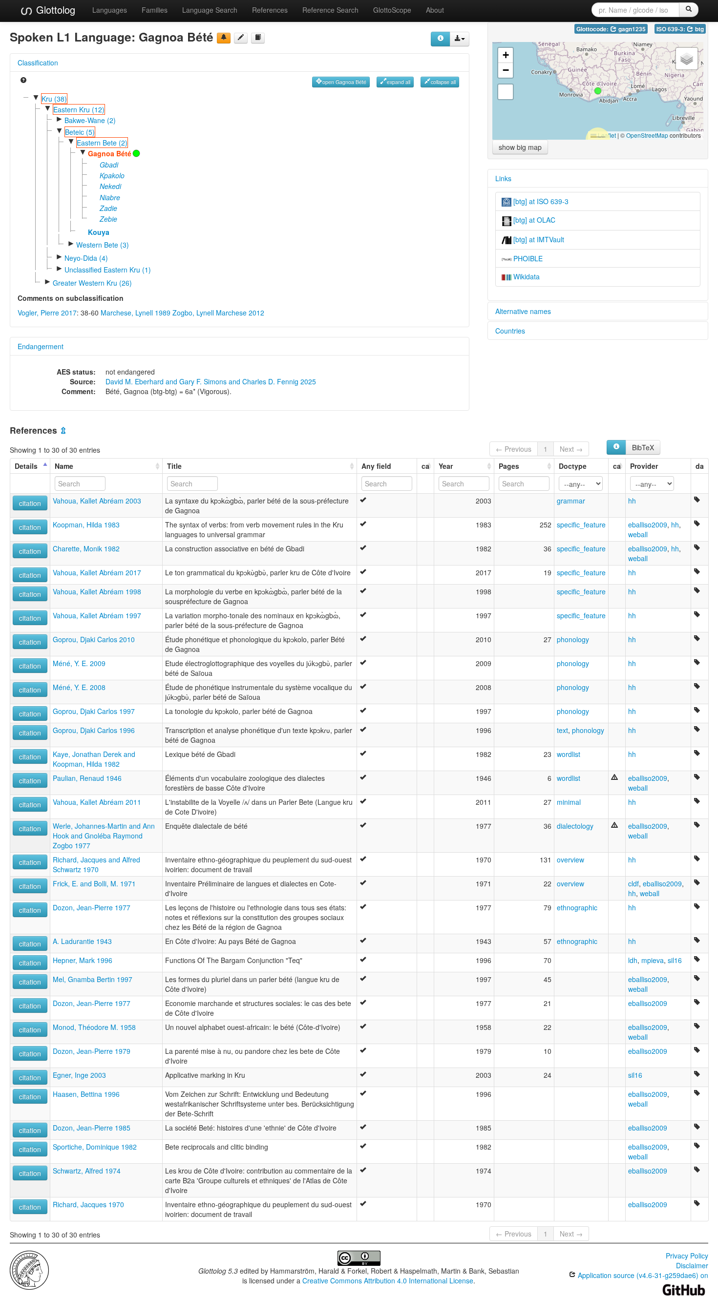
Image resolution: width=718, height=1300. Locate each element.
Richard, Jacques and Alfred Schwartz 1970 (96, 864)
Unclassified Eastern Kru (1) (107, 269)
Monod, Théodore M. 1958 (94, 1027)
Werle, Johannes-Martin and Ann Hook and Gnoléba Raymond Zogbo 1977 (104, 835)
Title (174, 466)
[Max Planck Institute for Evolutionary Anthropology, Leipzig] (29, 1269)
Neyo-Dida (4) (86, 258)
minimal (569, 802)
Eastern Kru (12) (79, 109)
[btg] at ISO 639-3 (540, 201)
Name (64, 466)
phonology (573, 639)
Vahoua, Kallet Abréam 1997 (97, 615)
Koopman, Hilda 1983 (86, 524)
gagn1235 (631, 29)
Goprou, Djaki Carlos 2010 (94, 639)
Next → (571, 449)
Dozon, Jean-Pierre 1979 (91, 1051)
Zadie (108, 208)
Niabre (110, 197)
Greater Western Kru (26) (92, 283)
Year (446, 466)
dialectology (575, 826)
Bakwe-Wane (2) (90, 120)
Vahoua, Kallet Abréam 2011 (97, 802)
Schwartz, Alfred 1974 (87, 1170)
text (562, 730)
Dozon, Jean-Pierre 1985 (91, 1127)
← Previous (513, 449)
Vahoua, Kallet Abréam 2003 (97, 500)
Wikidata (525, 276)
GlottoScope (392, 10)
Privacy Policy (687, 1255)
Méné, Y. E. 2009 (79, 663)
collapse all (443, 81)
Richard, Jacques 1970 (88, 1204)
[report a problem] (224, 38)
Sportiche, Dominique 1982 (95, 1147)
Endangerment (40, 346)
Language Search (209, 10)
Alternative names (523, 311)
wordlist (568, 754)
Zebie (108, 219)
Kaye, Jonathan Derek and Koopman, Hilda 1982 (94, 759)
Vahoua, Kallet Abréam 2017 (97, 572)
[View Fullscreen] (505, 91)
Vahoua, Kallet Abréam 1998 (97, 591)
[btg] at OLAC (533, 220)
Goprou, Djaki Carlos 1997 (94, 711)
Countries (510, 330)
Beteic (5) (80, 132)
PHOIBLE (527, 258)
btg (699, 29)
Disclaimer (692, 1265)
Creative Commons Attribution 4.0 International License (387, 1280)
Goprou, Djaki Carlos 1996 (94, 730)
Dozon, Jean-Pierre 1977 (91, 907)
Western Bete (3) (102, 245)
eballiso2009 (647, 524)
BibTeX (643, 447)
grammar (571, 500)
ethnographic (577, 907)
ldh (632, 960)
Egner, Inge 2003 (79, 1075)
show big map (520, 147)
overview (570, 859)
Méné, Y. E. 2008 (79, 687)
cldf (633, 883)
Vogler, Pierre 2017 (47, 312)
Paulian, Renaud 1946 (87, 778)
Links (503, 178)
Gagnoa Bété (109, 153)
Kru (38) (54, 99)
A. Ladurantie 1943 (82, 941)
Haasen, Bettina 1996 (86, 1094)
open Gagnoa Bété (344, 81)
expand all (398, 81)
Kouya (98, 232)
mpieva (652, 960)
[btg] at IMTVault (537, 239)
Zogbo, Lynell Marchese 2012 (218, 312)
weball (638, 534)
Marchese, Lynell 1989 (135, 312)
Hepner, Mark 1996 (82, 960)
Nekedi (110, 186)
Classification (38, 62)
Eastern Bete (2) (102, 142)
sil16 (675, 960)
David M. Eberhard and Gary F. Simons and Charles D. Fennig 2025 (211, 381)
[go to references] (258, 38)
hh (632, 500)
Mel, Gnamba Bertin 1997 (92, 979)
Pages (509, 466)
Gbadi (109, 164)
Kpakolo (112, 175)
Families (155, 10)
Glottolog (54, 9)
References (270, 10)
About (435, 10)
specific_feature (581, 524)
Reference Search (330, 10)
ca (425, 466)
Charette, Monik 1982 (86, 548)
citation (30, 503)
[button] (598, 91)
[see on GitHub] (241, 38)
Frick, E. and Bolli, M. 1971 (94, 883)
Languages (109, 10)
